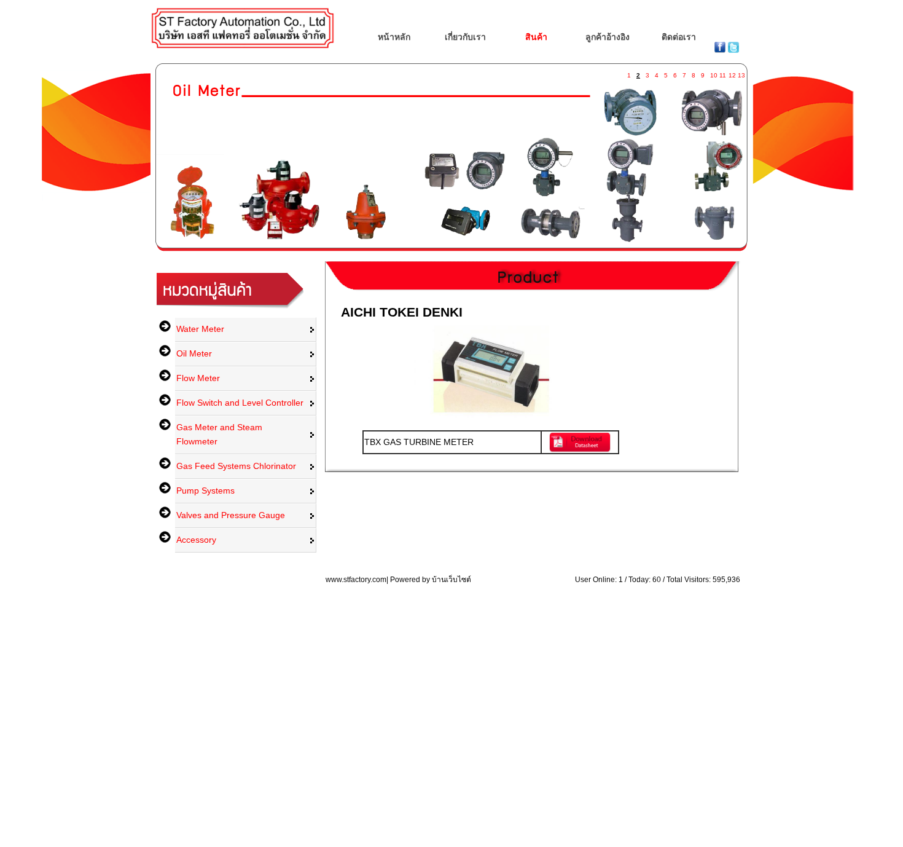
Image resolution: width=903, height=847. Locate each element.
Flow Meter (198, 378)
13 (741, 73)
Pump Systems (205, 490)
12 (732, 73)
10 (713, 73)
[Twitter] (733, 50)
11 (722, 73)
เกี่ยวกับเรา (465, 37)
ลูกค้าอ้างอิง (607, 37)
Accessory (196, 540)
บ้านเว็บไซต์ (451, 579)
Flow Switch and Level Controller (239, 403)
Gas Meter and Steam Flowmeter (219, 434)
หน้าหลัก (394, 37)
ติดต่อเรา (679, 37)
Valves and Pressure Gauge (230, 515)
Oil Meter (194, 353)
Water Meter (200, 329)
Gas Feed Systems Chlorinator (236, 466)
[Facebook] (721, 50)
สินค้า (536, 37)
